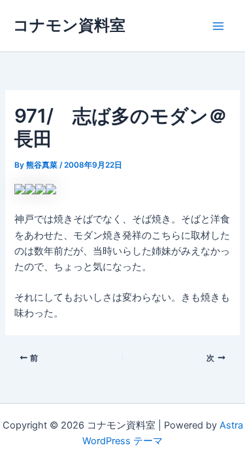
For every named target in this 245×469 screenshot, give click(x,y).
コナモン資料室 (69, 25)
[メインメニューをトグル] (218, 26)
